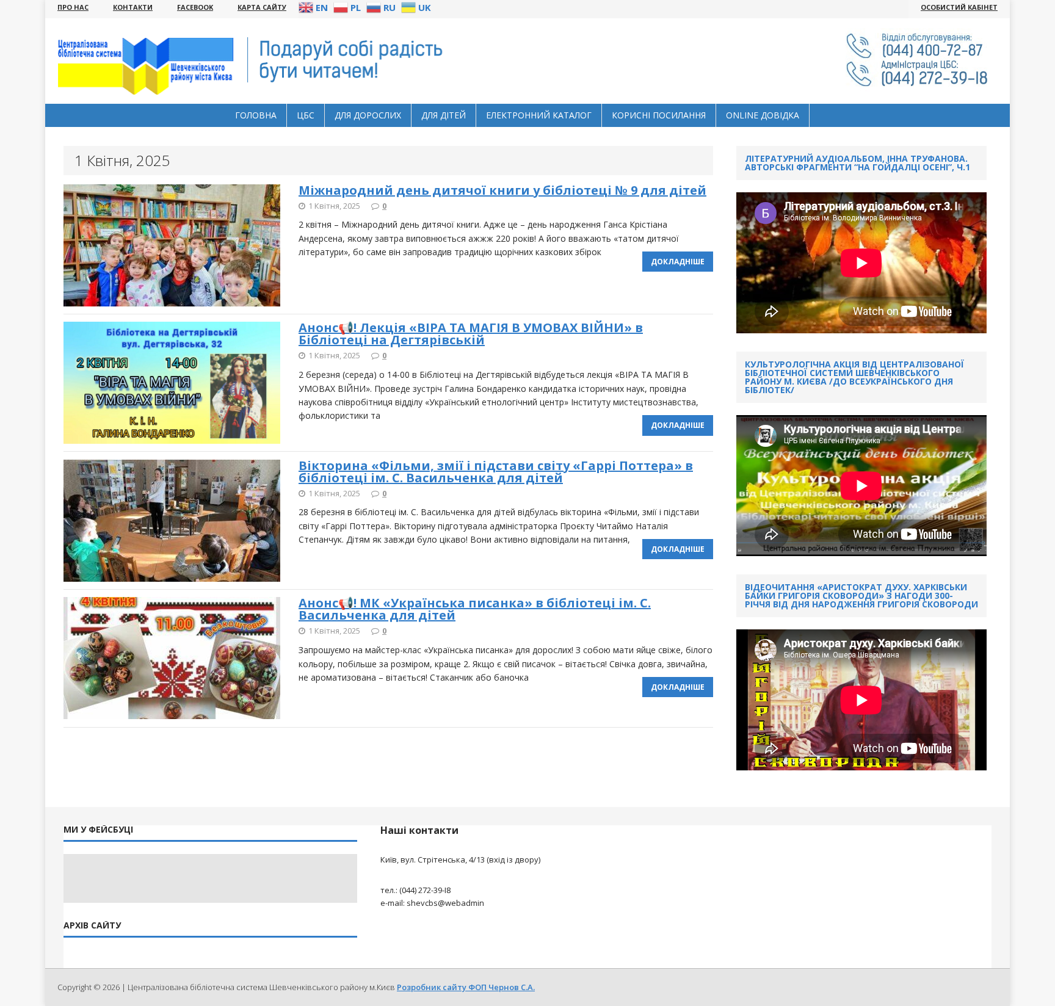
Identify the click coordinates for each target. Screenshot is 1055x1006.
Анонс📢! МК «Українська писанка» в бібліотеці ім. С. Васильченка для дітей (475, 609)
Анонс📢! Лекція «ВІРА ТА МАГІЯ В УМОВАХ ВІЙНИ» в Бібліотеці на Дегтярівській (471, 333)
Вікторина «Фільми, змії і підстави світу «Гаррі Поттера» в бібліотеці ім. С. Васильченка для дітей (496, 471)
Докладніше (678, 261)
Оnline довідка (762, 115)
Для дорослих (368, 115)
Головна (256, 115)
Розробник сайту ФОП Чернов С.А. (466, 987)
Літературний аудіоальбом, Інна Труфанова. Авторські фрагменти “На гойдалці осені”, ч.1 (857, 163)
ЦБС (305, 115)
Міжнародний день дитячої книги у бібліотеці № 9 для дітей (502, 190)
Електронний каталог (539, 115)
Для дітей (443, 115)
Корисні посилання (659, 115)
